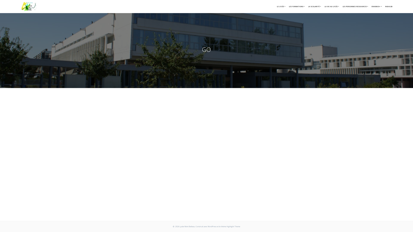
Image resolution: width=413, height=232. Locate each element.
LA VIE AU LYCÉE (331, 6)
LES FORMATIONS (296, 6)
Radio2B (388, 6)
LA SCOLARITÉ (314, 6)
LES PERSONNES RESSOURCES (355, 6)
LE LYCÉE (280, 6)
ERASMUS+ (376, 6)
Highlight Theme (233, 226)
